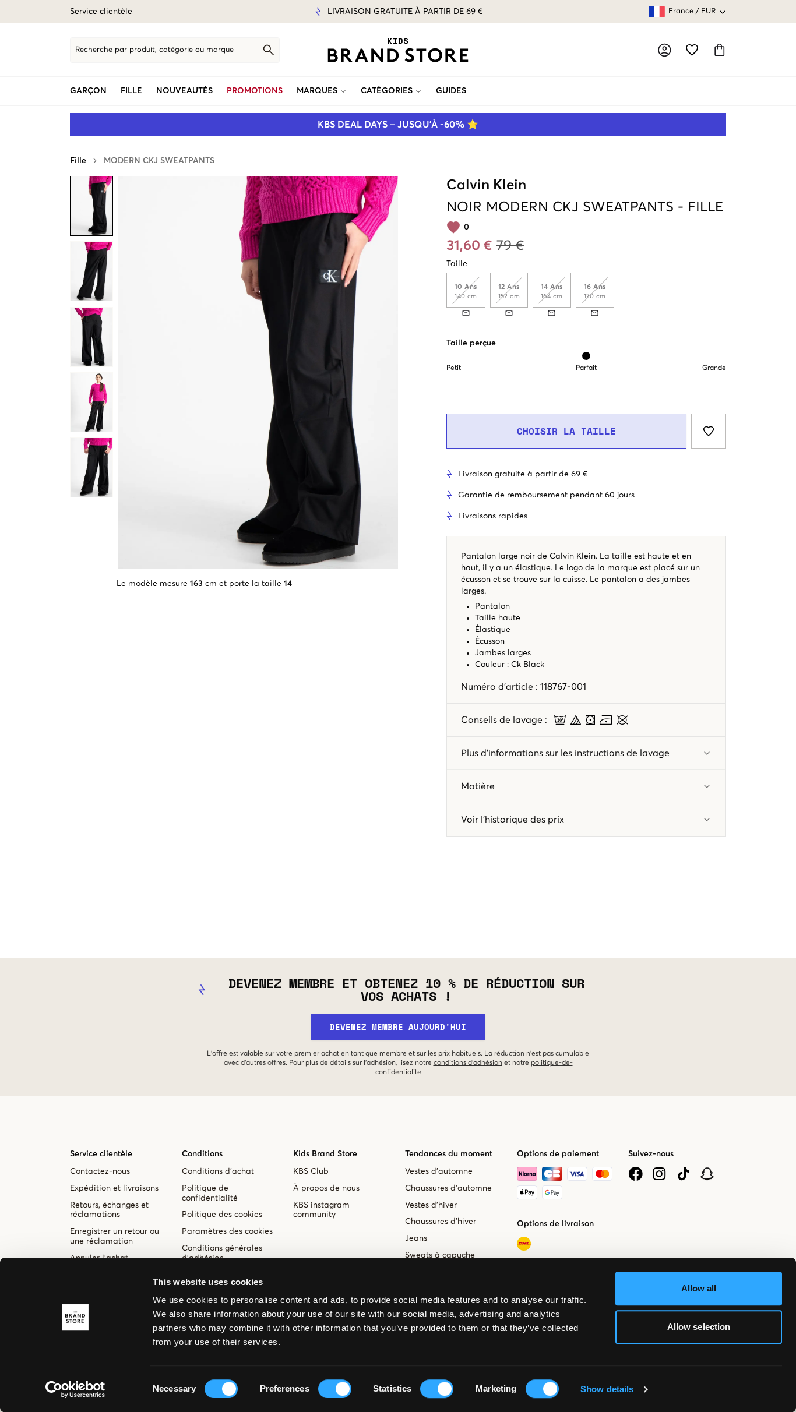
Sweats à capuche (440, 1255)
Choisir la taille (566, 431)
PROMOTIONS (255, 91)
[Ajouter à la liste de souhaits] (708, 431)
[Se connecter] (664, 50)
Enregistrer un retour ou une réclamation (114, 1236)
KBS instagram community (321, 1210)
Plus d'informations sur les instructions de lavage (565, 753)
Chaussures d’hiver (440, 1221)
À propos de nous (326, 1188)
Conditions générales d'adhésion (222, 1253)
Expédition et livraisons (114, 1188)
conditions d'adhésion (468, 1063)
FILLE (131, 91)
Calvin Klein (486, 185)
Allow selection (699, 1327)
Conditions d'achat (218, 1171)
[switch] (334, 1388)
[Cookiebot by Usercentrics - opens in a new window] (75, 1389)
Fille (78, 161)
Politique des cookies (222, 1214)
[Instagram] (659, 1174)
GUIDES (451, 91)
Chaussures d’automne (448, 1188)
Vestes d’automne (439, 1171)
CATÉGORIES (387, 91)
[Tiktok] (683, 1174)
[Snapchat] (707, 1174)
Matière (478, 786)
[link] (398, 50)
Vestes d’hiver (431, 1205)
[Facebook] (635, 1174)
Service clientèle (101, 12)
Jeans (416, 1238)
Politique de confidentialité (210, 1193)
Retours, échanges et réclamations (109, 1210)
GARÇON (88, 91)
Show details (606, 1389)
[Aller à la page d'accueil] (398, 50)
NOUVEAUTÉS (184, 91)
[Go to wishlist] (692, 50)
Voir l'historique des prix (512, 819)
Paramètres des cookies (227, 1231)
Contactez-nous (100, 1171)
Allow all (699, 1288)
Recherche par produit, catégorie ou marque (154, 50)
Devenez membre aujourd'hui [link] (398, 1027)
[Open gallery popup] (258, 372)
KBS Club (311, 1171)
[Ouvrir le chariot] (719, 50)
